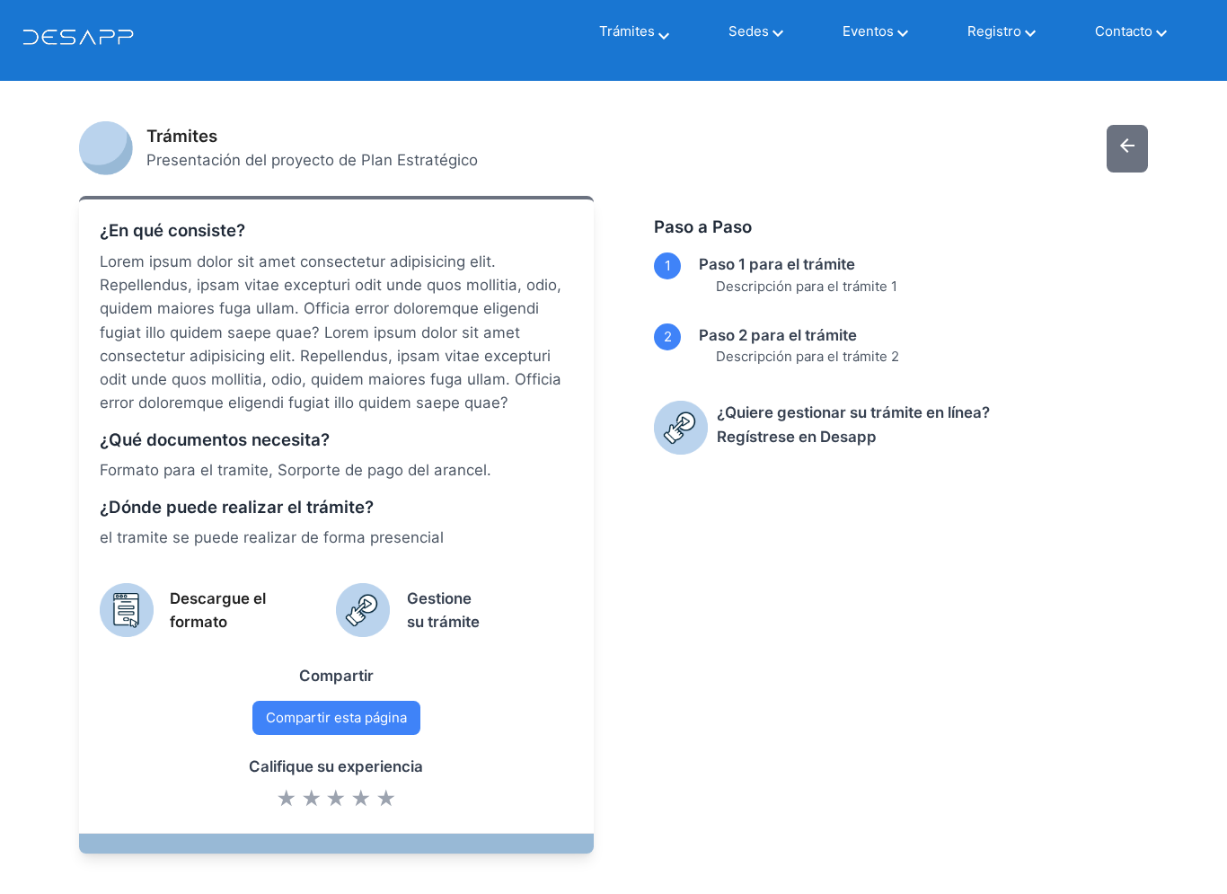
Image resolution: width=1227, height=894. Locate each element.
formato (198, 622)
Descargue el (218, 598)
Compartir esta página (336, 717)
